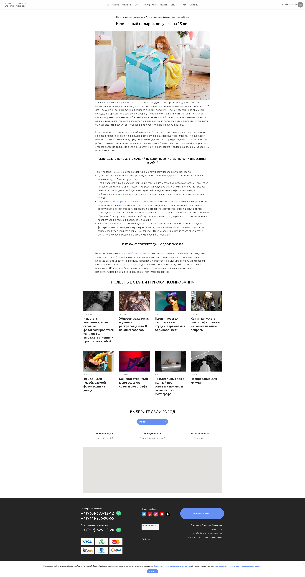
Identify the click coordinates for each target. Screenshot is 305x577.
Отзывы (174, 5)
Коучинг (163, 5)
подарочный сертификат (133, 253)
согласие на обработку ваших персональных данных (238, 566)
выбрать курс (202, 513)
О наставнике (113, 5)
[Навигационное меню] (300, 4)
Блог (184, 5)
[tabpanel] (152, 433)
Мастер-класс (150, 5)
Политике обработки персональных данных (172, 566)
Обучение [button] (126, 5)
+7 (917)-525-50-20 (97, 530)
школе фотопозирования (126, 201)
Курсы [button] (137, 5)
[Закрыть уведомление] (303, 563)
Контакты (193, 5)
